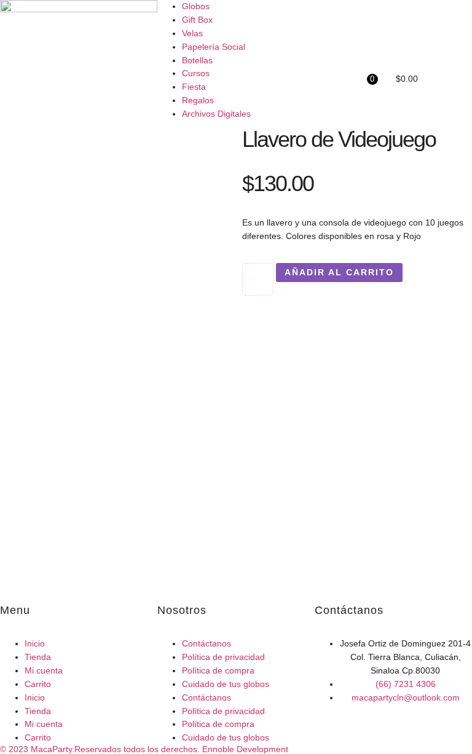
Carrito (38, 684)
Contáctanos (206, 643)
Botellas (197, 60)
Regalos (198, 100)
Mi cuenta (44, 670)
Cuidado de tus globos (225, 684)
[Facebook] (330, 15)
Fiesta (194, 87)
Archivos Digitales (216, 114)
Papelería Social (213, 47)
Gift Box (197, 20)
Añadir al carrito (339, 272)
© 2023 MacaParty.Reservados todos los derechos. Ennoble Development (144, 749)
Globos (196, 6)
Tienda (38, 657)
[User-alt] (330, 50)
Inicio (35, 643)
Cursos (196, 73)
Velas (192, 33)
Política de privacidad (223, 657)
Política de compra (218, 670)
